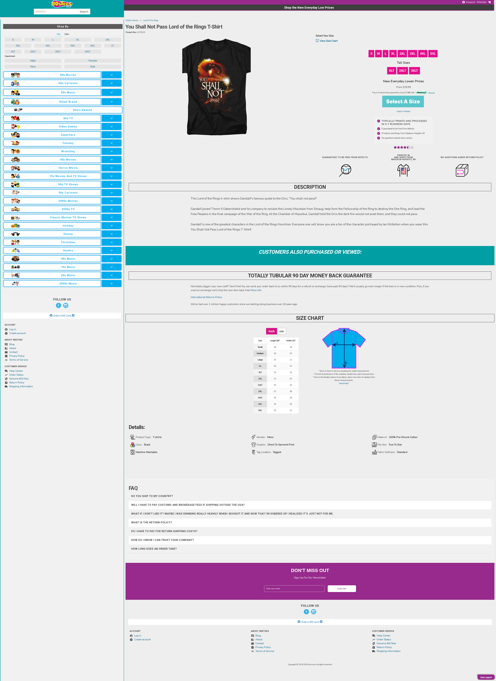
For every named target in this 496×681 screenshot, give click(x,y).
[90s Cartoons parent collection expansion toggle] (112, 192)
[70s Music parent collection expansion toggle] (112, 267)
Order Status (16, 375)
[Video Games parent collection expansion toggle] (112, 126)
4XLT (87, 51)
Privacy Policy (17, 356)
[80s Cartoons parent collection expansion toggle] (112, 83)
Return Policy (16, 382)
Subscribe (341, 589)
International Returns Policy (206, 297)
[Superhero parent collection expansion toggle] (112, 134)
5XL (73, 45)
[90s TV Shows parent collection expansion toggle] (112, 184)
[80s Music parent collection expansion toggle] (112, 92)
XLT (13, 51)
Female (92, 60)
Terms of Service (18, 360)
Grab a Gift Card (62, 315)
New (33, 66)
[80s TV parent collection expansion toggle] (112, 118)
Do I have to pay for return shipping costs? (164, 531)
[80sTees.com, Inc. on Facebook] (58, 305)
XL (77, 39)
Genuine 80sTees (19, 378)
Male (33, 60)
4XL (48, 45)
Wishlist (481, 2)
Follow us (62, 299)
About (12, 348)
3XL (18, 45)
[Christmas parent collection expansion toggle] (112, 242)
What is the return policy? (151, 522)
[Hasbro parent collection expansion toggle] (112, 250)
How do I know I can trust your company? (162, 540)
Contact (13, 352)
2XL (107, 39)
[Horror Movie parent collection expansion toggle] (112, 167)
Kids (92, 66)
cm (281, 331)
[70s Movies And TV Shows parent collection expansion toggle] (112, 176)
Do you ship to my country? (152, 496)
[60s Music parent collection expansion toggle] (112, 275)
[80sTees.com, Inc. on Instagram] (66, 305)
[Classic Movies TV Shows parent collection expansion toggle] (112, 217)
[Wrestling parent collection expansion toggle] (112, 151)
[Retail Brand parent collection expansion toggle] (112, 101)
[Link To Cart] (489, 2)
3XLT (58, 51)
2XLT (33, 51)
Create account (17, 333)
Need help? (344, 383)
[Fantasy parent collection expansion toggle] (112, 143)
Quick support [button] (486, 677)
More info (256, 290)
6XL (92, 45)
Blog (12, 344)
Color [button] (66, 34)
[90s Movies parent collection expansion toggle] (112, 159)
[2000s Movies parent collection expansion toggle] (112, 200)
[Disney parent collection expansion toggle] (112, 233)
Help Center (16, 371)
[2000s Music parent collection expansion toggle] (112, 283)
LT (112, 45)
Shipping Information (21, 386)
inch (272, 331)
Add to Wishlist (403, 111)
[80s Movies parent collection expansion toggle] (112, 74)
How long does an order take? (154, 548)
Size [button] (58, 34)
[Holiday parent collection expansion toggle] (112, 225)
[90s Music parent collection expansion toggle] (112, 258)
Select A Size (403, 101)
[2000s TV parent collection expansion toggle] (112, 209)
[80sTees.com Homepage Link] (62, 7)
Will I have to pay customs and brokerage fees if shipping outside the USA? (188, 504)
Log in (12, 329)
